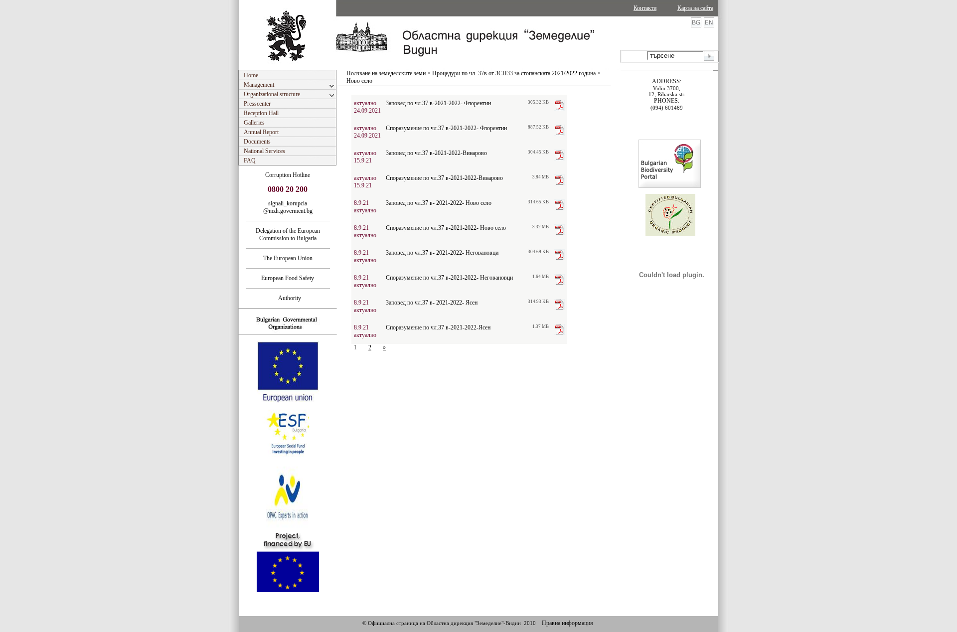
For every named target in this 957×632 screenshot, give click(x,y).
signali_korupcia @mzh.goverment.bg (288, 207)
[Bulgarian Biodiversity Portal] (669, 185)
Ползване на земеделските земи (386, 73)
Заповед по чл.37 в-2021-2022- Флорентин (438, 103)
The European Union (288, 258)
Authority (288, 298)
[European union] (288, 401)
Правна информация (567, 623)
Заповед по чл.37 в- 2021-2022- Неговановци (442, 252)
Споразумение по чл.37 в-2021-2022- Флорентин (446, 128)
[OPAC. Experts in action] (287, 526)
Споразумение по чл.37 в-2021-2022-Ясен (438, 327)
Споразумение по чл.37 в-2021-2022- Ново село (446, 227)
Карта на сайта (695, 7)
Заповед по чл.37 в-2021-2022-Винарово (436, 153)
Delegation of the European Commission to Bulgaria (288, 234)
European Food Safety (287, 278)
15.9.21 (363, 160)
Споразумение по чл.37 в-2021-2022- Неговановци (449, 277)
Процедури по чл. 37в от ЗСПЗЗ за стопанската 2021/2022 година (514, 73)
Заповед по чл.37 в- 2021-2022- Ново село (438, 202)
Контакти (645, 7)
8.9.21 (361, 202)
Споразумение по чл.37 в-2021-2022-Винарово (444, 177)
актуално (365, 103)
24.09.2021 (367, 110)
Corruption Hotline (287, 174)
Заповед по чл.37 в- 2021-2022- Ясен (432, 302)
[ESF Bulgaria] (288, 463)
